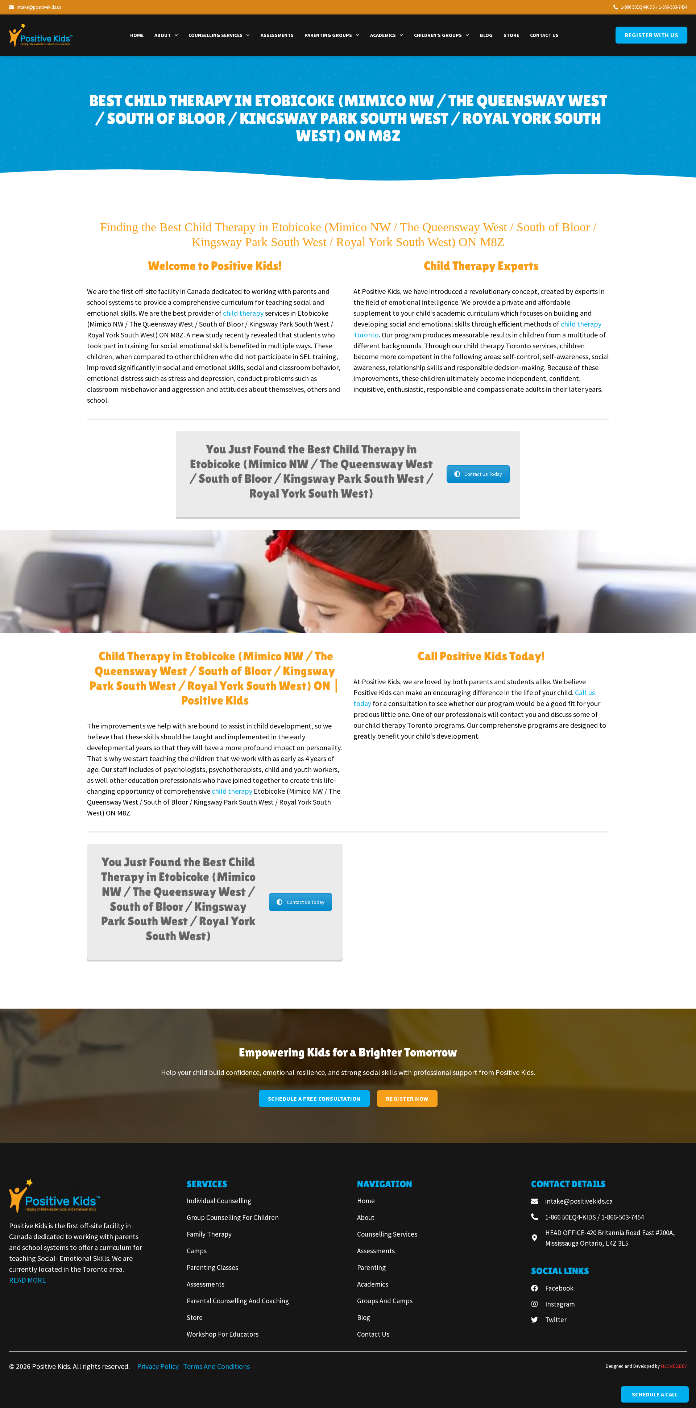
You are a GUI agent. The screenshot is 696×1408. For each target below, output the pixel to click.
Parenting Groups (328, 35)
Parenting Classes (212, 1267)
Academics (383, 35)
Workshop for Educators (222, 1334)
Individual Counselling (219, 1200)
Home (137, 35)
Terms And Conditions (216, 1366)
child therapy (244, 312)
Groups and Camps (385, 1300)
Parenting (371, 1267)
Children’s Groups (438, 35)
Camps (197, 1250)
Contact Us (544, 35)
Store (511, 35)
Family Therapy (209, 1234)
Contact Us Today (483, 474)
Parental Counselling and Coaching (238, 1300)
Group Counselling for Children (233, 1217)
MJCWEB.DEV (674, 1366)
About (162, 35)
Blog (486, 35)
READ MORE (27, 1279)
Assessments (277, 35)
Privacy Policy (158, 1366)
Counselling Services (215, 35)
